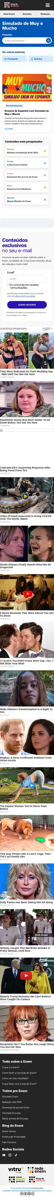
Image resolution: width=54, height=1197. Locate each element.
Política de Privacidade (24, 296)
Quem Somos (9, 1131)
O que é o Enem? (10, 1067)
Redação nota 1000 (11, 1102)
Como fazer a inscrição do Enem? (19, 1072)
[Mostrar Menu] (47, 5)
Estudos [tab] (27, 14)
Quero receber (27, 305)
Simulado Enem (10, 1096)
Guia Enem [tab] (9, 14)
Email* (11, 272)
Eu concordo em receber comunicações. (24, 286)
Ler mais (9, 128)
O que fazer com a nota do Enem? (19, 1083)
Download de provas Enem (15, 1107)
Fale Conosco (9, 1142)
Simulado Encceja (11, 1113)
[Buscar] (48, 40)
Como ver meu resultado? (15, 1078)
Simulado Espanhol (14, 106)
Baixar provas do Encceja (15, 1118)
